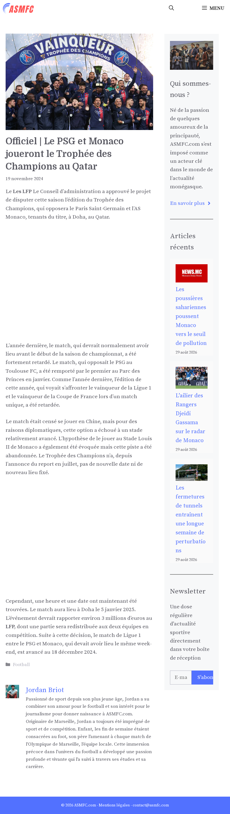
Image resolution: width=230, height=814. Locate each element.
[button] (171, 8)
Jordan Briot (45, 690)
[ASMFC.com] (18, 8)
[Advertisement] (79, 268)
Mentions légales (114, 805)
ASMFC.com (85, 805)
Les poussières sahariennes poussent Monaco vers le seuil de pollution (191, 316)
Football (21, 664)
